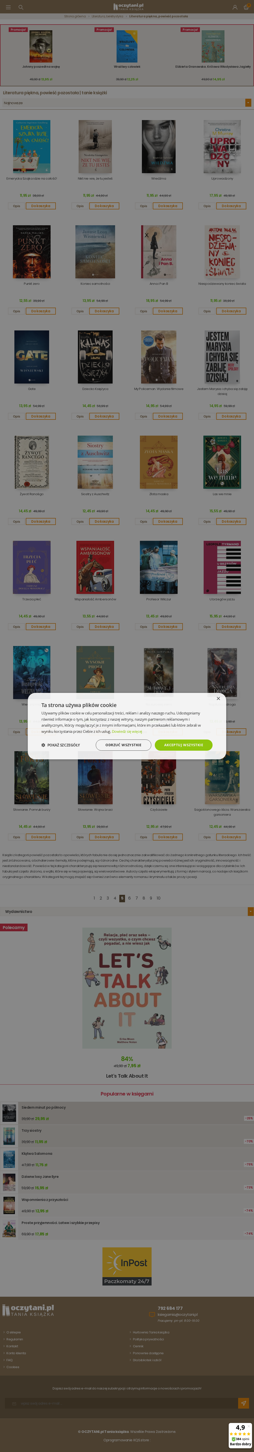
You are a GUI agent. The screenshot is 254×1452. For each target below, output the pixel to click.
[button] (60, 745)
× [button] (218, 698)
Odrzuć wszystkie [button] (123, 744)
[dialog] (127, 726)
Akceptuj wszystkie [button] (183, 744)
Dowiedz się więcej (127, 731)
